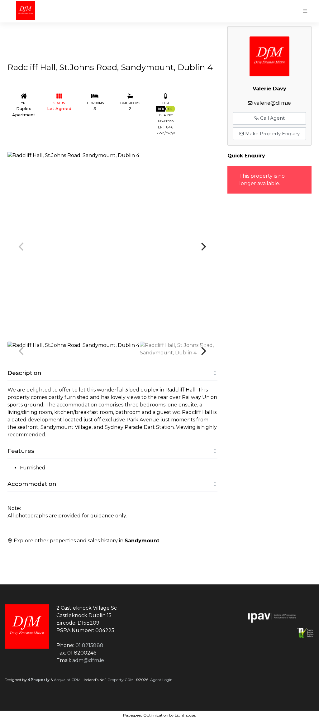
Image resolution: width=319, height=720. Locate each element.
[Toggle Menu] (305, 11)
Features (20, 451)
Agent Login (161, 679)
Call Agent (272, 118)
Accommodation (31, 484)
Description (24, 373)
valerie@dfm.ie (272, 103)
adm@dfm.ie (88, 660)
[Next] (203, 246)
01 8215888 (89, 645)
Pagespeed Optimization (145, 715)
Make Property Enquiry (272, 134)
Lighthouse (185, 715)
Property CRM (120, 679)
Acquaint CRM (67, 679)
